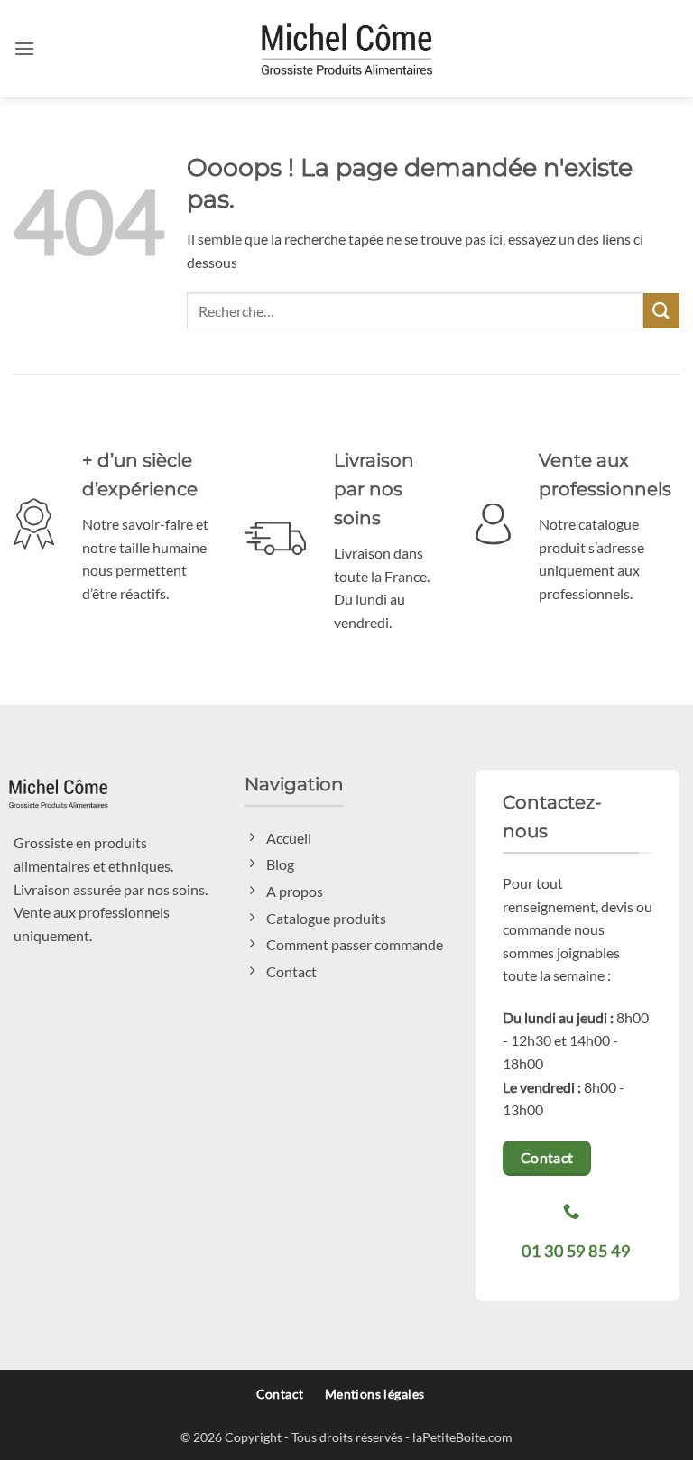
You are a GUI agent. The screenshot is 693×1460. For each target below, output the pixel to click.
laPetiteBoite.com (462, 1437)
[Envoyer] (661, 310)
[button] (24, 48)
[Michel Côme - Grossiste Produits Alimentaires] (346, 48)
